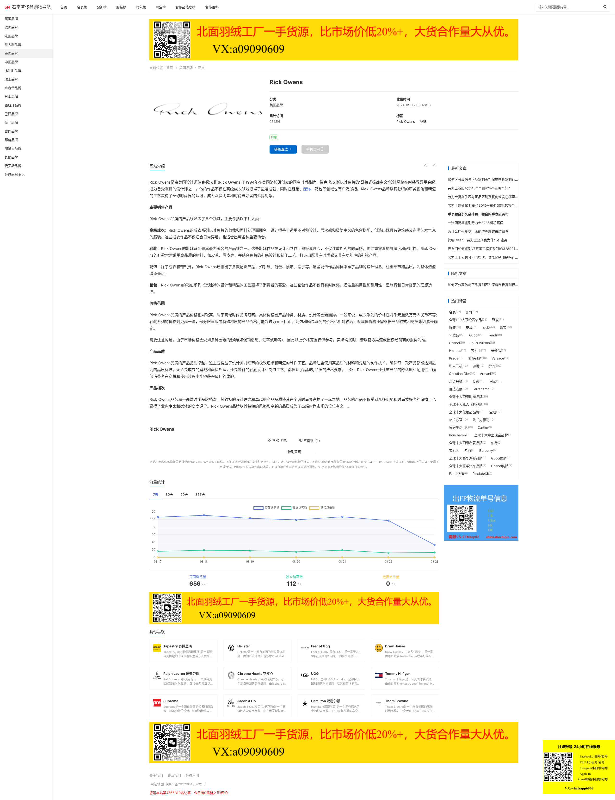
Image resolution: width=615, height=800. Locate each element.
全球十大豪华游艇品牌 (466, 458)
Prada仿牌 (481, 473)
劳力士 (476, 350)
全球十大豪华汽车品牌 (466, 466)
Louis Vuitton (480, 343)
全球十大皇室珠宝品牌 (491, 435)
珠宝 (503, 327)
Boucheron (457, 435)
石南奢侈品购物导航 (31, 7)
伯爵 (494, 443)
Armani (485, 374)
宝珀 (492, 412)
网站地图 (157, 784)
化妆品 (454, 335)
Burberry (486, 450)
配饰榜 (102, 7)
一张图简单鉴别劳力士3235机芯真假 (475, 223)
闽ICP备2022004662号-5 (186, 784)
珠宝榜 (161, 7)
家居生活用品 (459, 427)
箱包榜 (141, 7)
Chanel (454, 343)
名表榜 (82, 7)
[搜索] (606, 7)
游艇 (476, 366)
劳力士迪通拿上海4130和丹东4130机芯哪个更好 (484, 205)
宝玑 (452, 450)
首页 (64, 7)
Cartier (483, 427)
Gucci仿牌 (499, 458)
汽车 (492, 366)
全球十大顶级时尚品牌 (466, 397)
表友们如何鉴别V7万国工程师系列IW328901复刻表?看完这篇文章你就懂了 (504, 249)
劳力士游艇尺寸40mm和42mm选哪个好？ (479, 188)
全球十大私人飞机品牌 (466, 404)
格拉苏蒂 (455, 420)
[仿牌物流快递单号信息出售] (481, 513)
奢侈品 (496, 350)
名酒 (467, 450)
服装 (452, 327)
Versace (498, 358)
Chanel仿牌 (500, 466)
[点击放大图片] (207, 110)
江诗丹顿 (455, 381)
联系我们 (174, 775)
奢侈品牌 (475, 358)
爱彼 (476, 381)
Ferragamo (481, 389)
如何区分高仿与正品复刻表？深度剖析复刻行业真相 (486, 179)
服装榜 (121, 7)
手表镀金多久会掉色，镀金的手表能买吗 (478, 214)
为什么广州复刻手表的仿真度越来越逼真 (478, 231)
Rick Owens (405, 121)
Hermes (455, 350)
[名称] (333, 39)
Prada (453, 358)
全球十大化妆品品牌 (464, 412)
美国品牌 (186, 68)
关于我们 (156, 775)
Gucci (473, 335)
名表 (452, 312)
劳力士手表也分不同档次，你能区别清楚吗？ (481, 257)
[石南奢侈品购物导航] (7, 7)
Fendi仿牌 (456, 473)
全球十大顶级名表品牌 (466, 443)
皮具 (469, 327)
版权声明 (192, 775)
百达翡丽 (455, 389)
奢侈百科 (212, 7)
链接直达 (281, 149)
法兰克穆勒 (481, 420)
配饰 (423, 121)
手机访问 (313, 149)
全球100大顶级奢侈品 (465, 320)
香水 (485, 327)
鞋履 (495, 320)
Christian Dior (459, 374)
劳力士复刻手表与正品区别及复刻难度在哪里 (481, 197)
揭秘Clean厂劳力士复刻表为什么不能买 (477, 240)
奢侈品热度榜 (185, 7)
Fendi (492, 335)
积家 (492, 381)
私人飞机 (455, 366)
